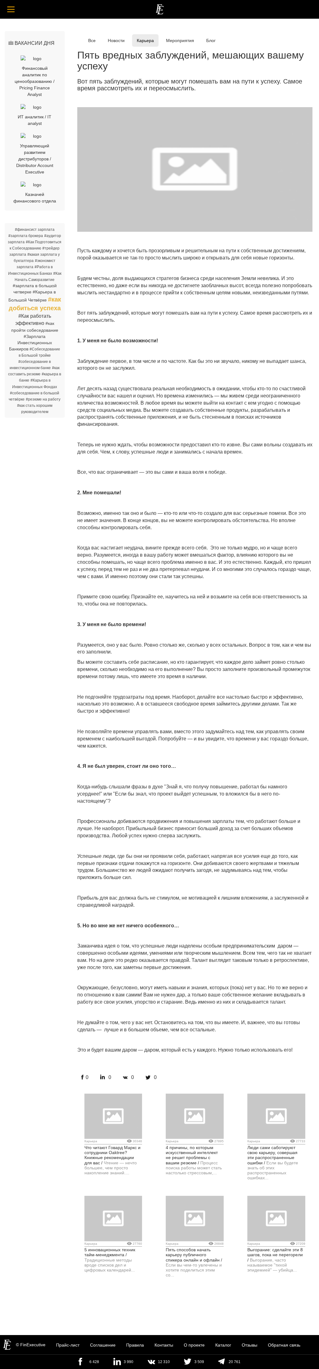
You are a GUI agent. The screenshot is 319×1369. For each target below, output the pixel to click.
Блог (211, 40)
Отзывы (249, 1345)
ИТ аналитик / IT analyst (34, 120)
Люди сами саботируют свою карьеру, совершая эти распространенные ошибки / (272, 1155)
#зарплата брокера (25, 236)
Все (92, 40)
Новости (116, 40)
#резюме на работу (43, 399)
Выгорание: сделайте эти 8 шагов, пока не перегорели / (275, 1254)
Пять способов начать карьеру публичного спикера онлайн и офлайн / (194, 1254)
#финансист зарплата (35, 229)
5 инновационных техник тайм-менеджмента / (109, 1252)
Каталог (223, 1345)
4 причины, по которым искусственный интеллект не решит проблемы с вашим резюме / (192, 1155)
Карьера (145, 40)
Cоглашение (103, 1345)
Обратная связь (284, 1345)
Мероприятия (180, 40)
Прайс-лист (67, 1345)
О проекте (194, 1345)
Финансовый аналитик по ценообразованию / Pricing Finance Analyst (35, 81)
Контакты (164, 1345)
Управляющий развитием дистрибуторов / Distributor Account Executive (34, 158)
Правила (135, 1345)
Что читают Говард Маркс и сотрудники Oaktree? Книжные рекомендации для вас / (112, 1155)
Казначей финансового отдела (34, 197)
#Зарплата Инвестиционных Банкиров (30, 342)
